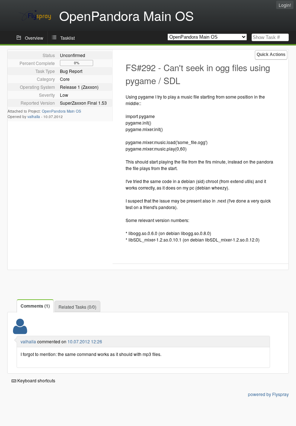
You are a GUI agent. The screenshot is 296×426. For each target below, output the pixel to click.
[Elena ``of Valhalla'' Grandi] (20, 331)
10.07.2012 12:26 (85, 341)
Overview (34, 38)
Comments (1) (35, 306)
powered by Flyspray (268, 394)
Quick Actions (271, 54)
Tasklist (67, 38)
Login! (285, 5)
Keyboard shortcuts (35, 380)
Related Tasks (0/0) (77, 307)
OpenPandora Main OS (61, 111)
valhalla (33, 116)
